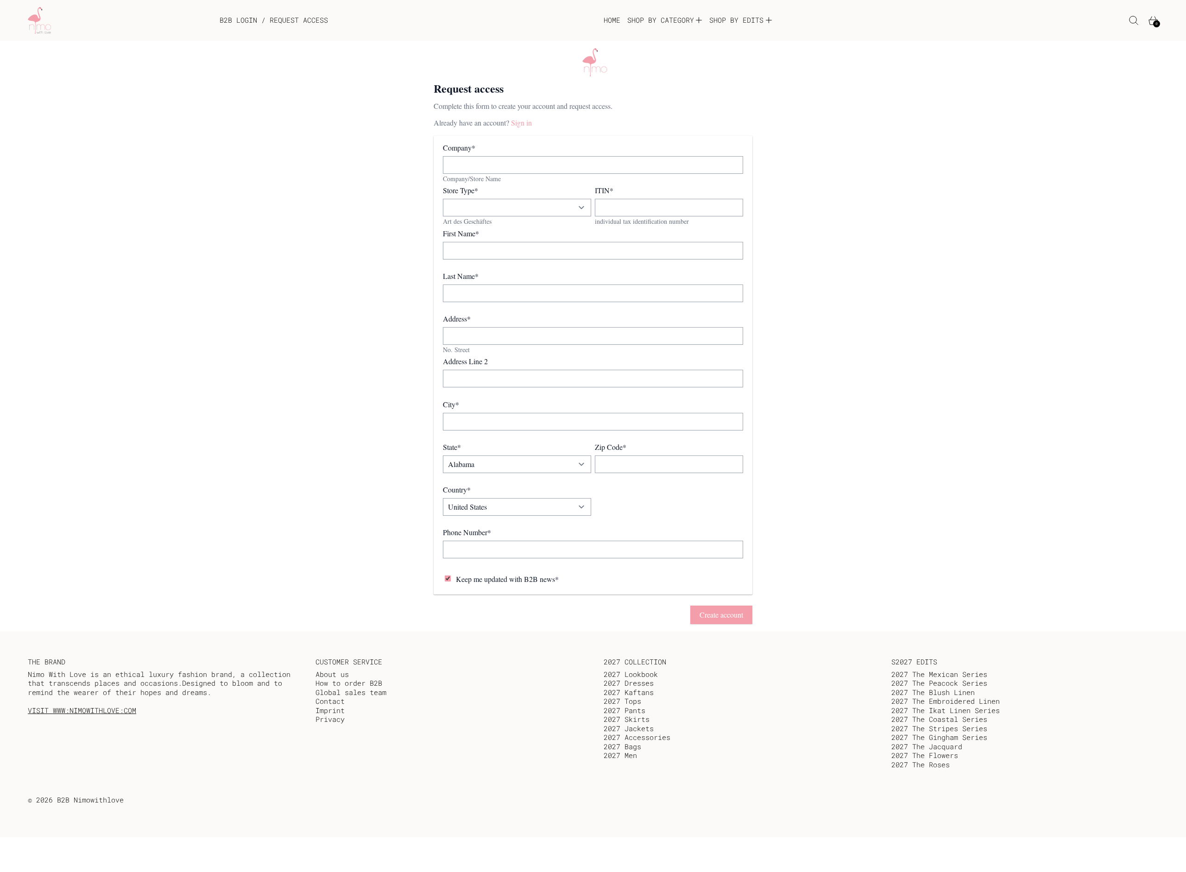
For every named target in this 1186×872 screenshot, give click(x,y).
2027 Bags (622, 746)
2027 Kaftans (629, 692)
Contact (330, 701)
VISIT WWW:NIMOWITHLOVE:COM (82, 710)
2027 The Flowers (924, 755)
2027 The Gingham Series (939, 737)
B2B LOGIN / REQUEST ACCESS (274, 20)
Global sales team (350, 692)
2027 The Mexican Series (939, 674)
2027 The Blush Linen (933, 692)
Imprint (330, 710)
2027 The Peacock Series (939, 683)
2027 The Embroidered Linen (945, 701)
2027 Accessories (637, 737)
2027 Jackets (629, 728)
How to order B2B (348, 683)
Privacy (330, 719)
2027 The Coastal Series (939, 719)
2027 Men (620, 755)
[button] (1134, 20)
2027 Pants (624, 710)
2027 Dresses (629, 683)
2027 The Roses (920, 764)
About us (332, 674)
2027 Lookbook (631, 674)
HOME (612, 20)
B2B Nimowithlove (90, 799)
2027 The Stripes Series (939, 728)
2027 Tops (622, 701)
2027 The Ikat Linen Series (945, 710)
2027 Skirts (627, 719)
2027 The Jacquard (926, 746)
